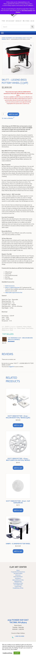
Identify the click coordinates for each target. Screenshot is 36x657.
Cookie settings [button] (7, 653)
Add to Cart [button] (18, 468)
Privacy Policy (18, 586)
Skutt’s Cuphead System (12, 287)
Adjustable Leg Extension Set (13, 292)
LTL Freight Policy (18, 584)
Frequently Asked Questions (18, 571)
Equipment (9, 37)
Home (3, 37)
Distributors (18, 578)
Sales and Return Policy (18, 580)
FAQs (3, 21)
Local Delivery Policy (18, 583)
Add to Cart (18, 425)
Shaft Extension (10, 286)
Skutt (11, 330)
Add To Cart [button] (18, 551)
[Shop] (2, 33)
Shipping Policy (18, 581)
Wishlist (19, 21)
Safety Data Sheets (18, 576)
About (18, 570)
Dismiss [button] (18, 12)
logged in (11, 366)
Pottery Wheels (17, 37)
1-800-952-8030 (19, 636)
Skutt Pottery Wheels (7, 328)
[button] (31, 45)
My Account (10, 21)
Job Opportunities (26, 10)
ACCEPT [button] (17, 653)
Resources (18, 575)
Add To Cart (13, 114)
